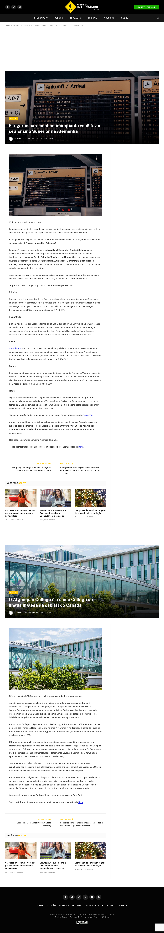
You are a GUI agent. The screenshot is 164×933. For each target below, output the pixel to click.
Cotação (51, 905)
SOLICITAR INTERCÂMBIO (147, 7)
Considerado (15, 348)
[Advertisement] (82, 48)
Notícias (13, 119)
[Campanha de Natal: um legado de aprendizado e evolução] (90, 498)
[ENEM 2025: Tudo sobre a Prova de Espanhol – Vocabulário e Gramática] (55, 498)
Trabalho (75, 18)
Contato (122, 905)
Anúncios (64, 905)
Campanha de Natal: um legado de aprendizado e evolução (90, 511)
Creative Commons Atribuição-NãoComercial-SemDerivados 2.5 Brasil (82, 917)
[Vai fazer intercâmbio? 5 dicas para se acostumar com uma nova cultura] (21, 498)
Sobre (124, 18)
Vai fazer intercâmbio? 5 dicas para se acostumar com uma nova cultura (20, 513)
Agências (109, 18)
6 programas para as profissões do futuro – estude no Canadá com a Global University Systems (80, 470)
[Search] (157, 18)
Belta (19, 139)
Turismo (92, 18)
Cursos (58, 18)
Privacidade (108, 905)
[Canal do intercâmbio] (82, 7)
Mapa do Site (92, 905)
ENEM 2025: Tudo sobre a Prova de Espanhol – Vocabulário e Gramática (53, 513)
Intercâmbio (40, 18)
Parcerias (77, 905)
